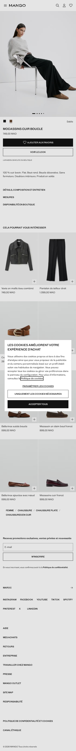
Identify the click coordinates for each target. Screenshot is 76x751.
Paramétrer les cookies (38, 386)
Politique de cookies (32, 378)
